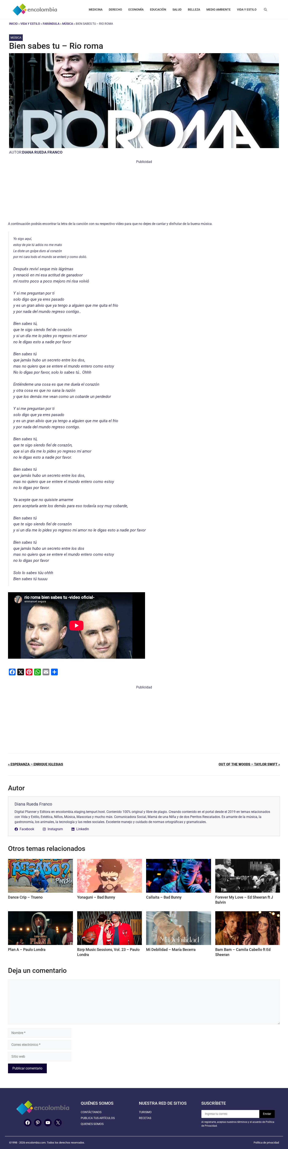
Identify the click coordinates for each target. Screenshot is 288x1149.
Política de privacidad (266, 1142)
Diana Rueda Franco (42, 152)
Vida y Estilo (30, 23)
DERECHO (115, 9)
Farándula (51, 23)
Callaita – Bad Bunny (164, 897)
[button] (265, 9)
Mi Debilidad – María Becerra (171, 949)
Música (67, 23)
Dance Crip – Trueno (25, 897)
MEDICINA (95, 9)
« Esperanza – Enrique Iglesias (35, 764)
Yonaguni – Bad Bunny (96, 897)
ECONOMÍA (136, 9)
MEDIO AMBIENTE (218, 9)
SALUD (177, 9)
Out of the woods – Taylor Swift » (249, 764)
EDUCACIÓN (158, 9)
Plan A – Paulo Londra (27, 949)
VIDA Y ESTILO (247, 9)
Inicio (13, 23)
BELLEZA (194, 9)
